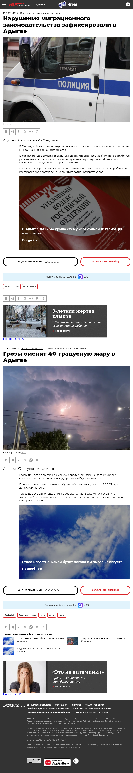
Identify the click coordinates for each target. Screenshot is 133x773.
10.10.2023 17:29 (10, 13)
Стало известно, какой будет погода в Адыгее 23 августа (72, 562)
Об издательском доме (39, 705)
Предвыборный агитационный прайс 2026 (48, 713)
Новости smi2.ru (14, 338)
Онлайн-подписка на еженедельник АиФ (48, 709)
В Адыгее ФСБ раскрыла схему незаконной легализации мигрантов (72, 231)
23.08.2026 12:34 (11, 348)
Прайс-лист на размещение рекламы (92, 709)
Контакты (76, 705)
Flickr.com (8, 124)
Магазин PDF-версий (95, 705)
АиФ (23, 452)
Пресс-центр (61, 705)
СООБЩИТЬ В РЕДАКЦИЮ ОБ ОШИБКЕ (91, 713)
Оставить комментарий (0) (105, 262)
